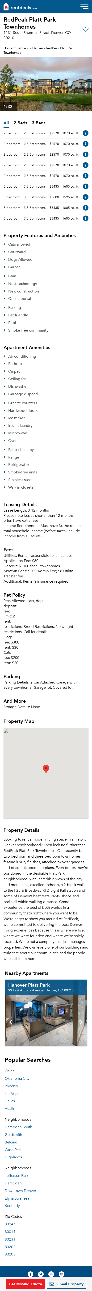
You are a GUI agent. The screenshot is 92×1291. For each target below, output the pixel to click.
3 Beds (38, 123)
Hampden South (18, 1127)
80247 (10, 1224)
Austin (10, 1108)
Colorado (22, 48)
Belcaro (11, 1142)
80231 (10, 1239)
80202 (10, 1247)
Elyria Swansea (17, 1198)
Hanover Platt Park (29, 985)
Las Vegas (13, 1093)
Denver (37, 48)
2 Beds (20, 123)
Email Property (70, 1284)
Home (8, 48)
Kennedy (12, 1205)
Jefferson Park (16, 1175)
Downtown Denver (20, 1190)
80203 (10, 1254)
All (6, 123)
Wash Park (13, 1149)
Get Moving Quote (25, 1284)
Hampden (13, 1183)
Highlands (13, 1157)
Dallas (10, 1101)
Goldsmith (13, 1134)
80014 (10, 1231)
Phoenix (11, 1086)
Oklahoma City (17, 1078)
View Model (85, 133)
